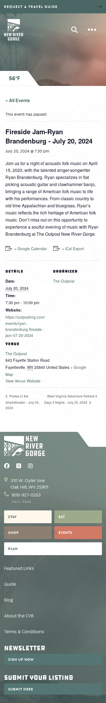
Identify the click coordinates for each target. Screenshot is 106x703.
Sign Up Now (21, 659)
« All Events (17, 100)
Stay (12, 516)
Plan (13, 548)
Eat (61, 516)
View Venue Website (22, 381)
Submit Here (20, 689)
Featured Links (19, 568)
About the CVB (19, 615)
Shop (13, 532)
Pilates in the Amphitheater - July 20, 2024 (22, 402)
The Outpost (16, 353)
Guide (10, 584)
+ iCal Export (73, 248)
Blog (8, 600)
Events (65, 532)
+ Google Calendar (30, 248)
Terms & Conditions (24, 631)
